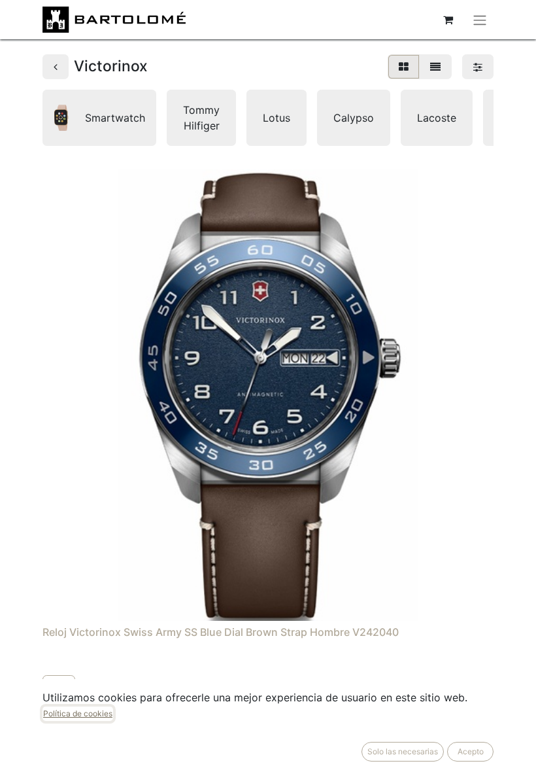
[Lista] (435, 66)
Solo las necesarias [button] (402, 751)
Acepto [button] (471, 751)
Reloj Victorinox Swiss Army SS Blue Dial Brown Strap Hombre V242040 (220, 632)
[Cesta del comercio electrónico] (448, 20)
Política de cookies (77, 713)
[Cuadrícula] (404, 66)
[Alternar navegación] (480, 19)
